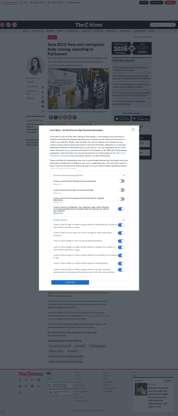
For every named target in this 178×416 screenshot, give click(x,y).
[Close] (134, 130)
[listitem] (89, 175)
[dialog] (89, 208)
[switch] (121, 181)
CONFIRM (70, 282)
